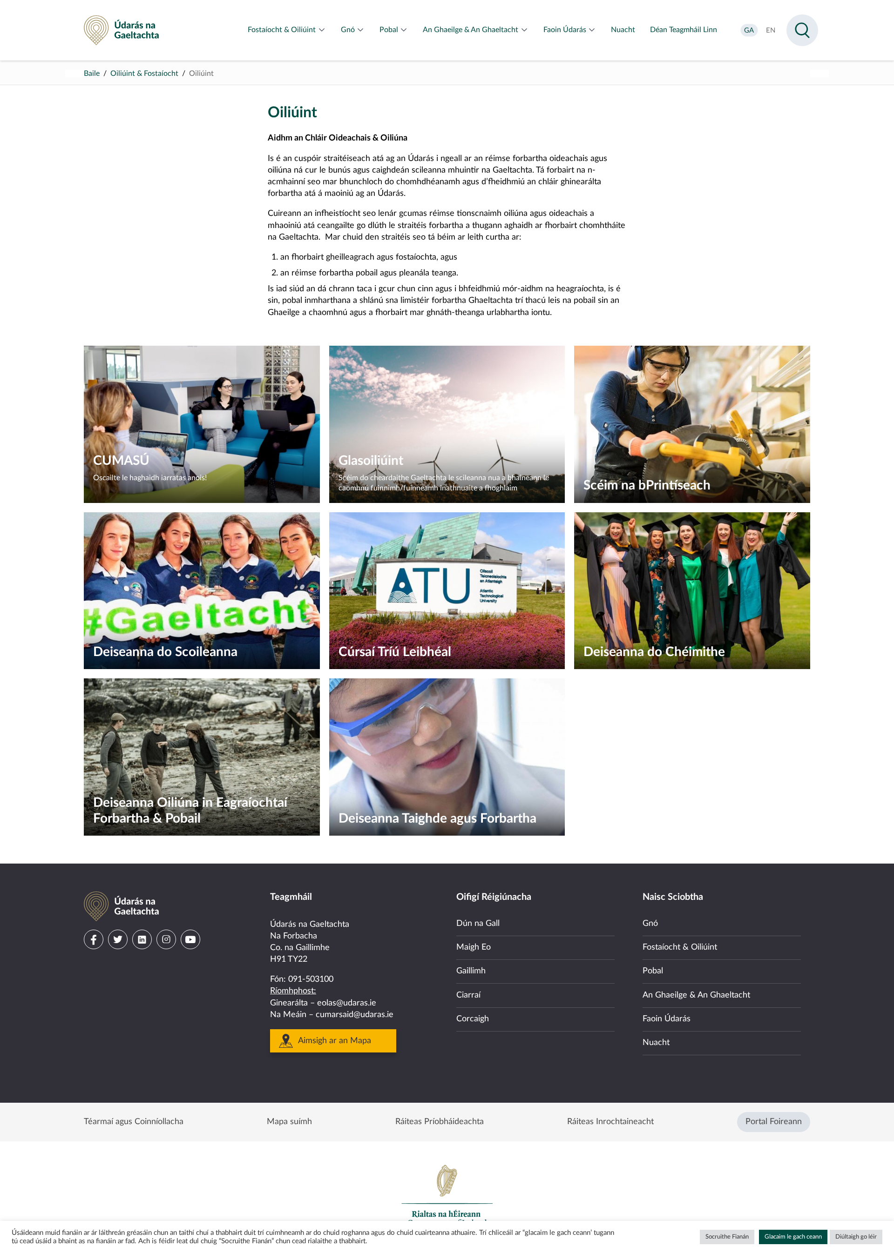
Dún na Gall (478, 923)
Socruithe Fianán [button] (727, 1237)
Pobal (653, 971)
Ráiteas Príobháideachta (439, 1122)
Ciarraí (468, 995)
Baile (92, 73)
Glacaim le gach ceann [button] (793, 1237)
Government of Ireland (447, 1195)
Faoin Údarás (667, 1019)
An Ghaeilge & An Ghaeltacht (696, 995)
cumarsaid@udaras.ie (354, 1015)
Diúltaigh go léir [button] (856, 1237)
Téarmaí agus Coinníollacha (133, 1122)
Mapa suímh (289, 1122)
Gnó (650, 923)
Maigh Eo (473, 947)
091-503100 (310, 979)
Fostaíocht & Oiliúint (680, 947)
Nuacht (656, 1043)
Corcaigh (472, 1019)
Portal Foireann (773, 1122)
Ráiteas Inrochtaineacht (610, 1122)
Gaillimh (471, 971)
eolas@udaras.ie (346, 1003)
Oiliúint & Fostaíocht (144, 73)
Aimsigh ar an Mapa (334, 1041)
